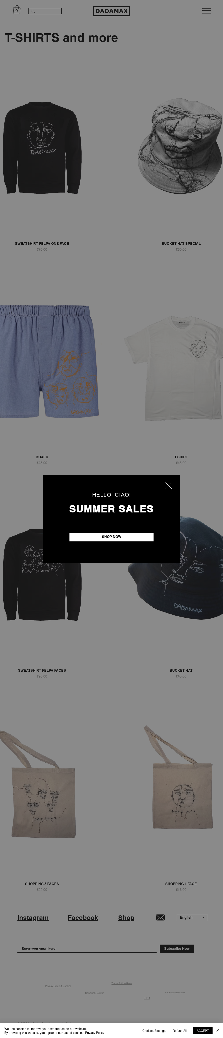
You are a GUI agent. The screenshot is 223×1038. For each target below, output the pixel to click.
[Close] (217, 1031)
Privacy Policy (94, 1032)
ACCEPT (203, 1030)
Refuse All (180, 1030)
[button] (169, 485)
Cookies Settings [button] (154, 1030)
